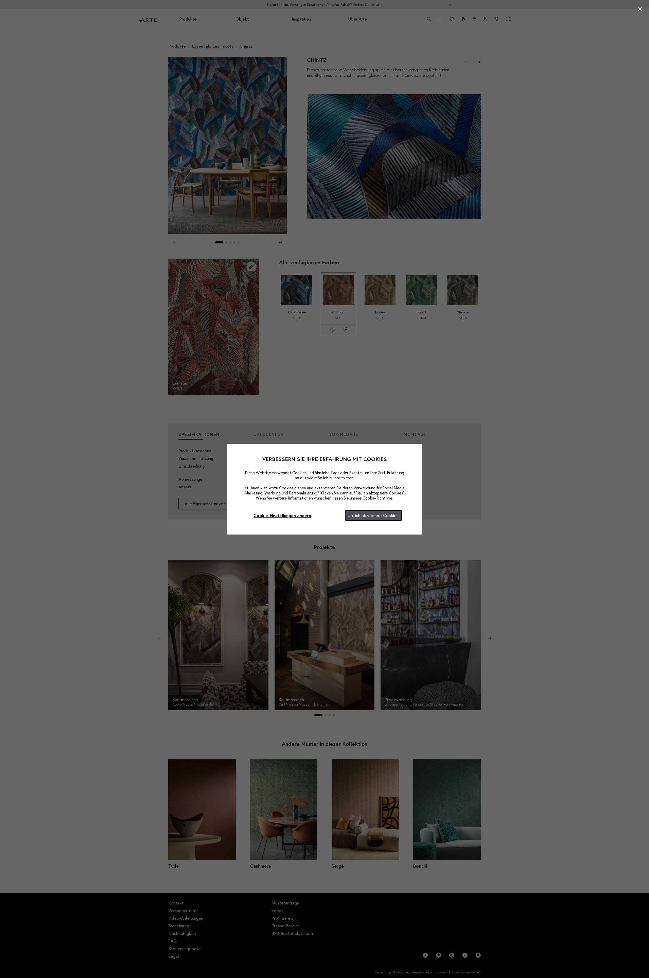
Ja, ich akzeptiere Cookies (373, 515)
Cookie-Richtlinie (377, 498)
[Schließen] (640, 9)
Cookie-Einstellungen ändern (282, 515)
